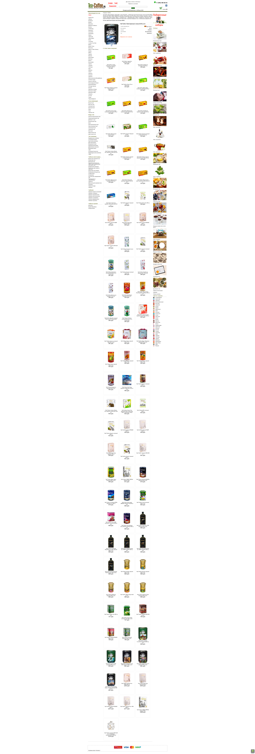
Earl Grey (90, 205)
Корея (156, 319)
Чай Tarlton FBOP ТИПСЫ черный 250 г (127, 480)
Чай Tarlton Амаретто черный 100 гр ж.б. (111, 388)
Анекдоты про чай (157, 264)
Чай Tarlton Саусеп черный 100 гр (127, 203)
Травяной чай (91, 129)
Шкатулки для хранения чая (95, 182)
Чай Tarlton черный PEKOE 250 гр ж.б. (111, 638)
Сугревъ (90, 94)
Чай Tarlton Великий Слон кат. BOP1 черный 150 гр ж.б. (143, 549)
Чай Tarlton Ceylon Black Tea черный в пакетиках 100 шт (111, 411)
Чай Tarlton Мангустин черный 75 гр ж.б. (111, 296)
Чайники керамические (93, 194)
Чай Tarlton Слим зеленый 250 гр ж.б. (143, 503)
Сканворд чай (156, 276)
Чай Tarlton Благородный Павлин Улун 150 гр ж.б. (111, 572)
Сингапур (157, 332)
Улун (89, 110)
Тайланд (157, 337)
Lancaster (90, 41)
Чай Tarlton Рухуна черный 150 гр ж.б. (143, 572)
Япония (157, 345)
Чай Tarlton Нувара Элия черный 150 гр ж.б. (143, 595)
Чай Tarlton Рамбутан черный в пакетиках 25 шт (143, 111)
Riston (89, 60)
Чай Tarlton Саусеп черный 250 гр (127, 457)
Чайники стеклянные (93, 197)
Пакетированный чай (93, 124)
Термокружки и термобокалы (92, 179)
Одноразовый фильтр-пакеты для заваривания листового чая (94, 164)
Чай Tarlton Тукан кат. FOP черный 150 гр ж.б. (143, 526)
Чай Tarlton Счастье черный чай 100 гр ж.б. (111, 342)
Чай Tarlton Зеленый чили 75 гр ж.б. (127, 249)
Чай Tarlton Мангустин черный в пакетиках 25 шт (127, 111)
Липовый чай (156, 90)
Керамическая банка (93, 145)
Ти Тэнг (90, 95)
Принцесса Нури (92, 90)
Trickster (90, 65)
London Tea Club (92, 43)
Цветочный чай (92, 134)
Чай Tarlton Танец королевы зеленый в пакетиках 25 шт (111, 65)
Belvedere (90, 23)
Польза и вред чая (157, 251)
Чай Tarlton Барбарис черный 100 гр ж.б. (127, 295)
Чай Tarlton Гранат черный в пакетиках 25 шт (127, 157)
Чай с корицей (156, 77)
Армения (157, 300)
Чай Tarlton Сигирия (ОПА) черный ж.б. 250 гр (111, 503)
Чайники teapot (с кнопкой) (94, 191)
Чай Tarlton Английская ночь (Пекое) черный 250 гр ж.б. (126, 526)
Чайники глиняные (92, 193)
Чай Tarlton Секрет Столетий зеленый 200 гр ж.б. (143, 641)
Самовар (90, 184)
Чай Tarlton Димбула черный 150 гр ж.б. (111, 595)
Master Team (91, 46)
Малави (157, 320)
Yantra (89, 71)
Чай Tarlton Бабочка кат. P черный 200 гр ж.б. (143, 664)
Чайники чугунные (92, 200)
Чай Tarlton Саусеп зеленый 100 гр (142, 249)
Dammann (90, 30)
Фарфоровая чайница (93, 138)
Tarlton (109, 12)
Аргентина (157, 299)
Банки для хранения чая (94, 158)
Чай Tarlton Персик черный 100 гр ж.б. (127, 361)
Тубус (89, 154)
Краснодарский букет (93, 82)
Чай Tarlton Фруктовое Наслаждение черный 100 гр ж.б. (142, 292)
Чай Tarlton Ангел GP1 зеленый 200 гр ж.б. (111, 664)
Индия (156, 307)
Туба (89, 149)
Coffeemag (90, 28)
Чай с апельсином (157, 213)
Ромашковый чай (157, 40)
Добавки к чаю (91, 119)
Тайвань (157, 335)
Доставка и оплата (130, 1)
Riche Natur (91, 57)
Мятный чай (156, 114)
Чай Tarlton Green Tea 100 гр (142, 202)
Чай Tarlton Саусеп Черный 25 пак (127, 134)
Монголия (157, 322)
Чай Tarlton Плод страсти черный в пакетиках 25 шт (143, 157)
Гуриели (90, 76)
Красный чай (91, 107)
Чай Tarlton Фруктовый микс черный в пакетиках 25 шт (142, 181)
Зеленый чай (91, 106)
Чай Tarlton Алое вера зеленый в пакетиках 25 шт (111, 111)
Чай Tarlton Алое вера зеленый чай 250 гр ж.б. (126, 618)
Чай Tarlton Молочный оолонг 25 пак (111, 134)
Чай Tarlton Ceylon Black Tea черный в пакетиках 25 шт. (111, 152)
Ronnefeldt (91, 62)
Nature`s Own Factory (93, 49)
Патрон (90, 87)
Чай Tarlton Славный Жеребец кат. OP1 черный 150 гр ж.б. (111, 549)
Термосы (90, 181)
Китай (156, 318)
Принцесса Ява (92, 92)
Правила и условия (133, 3)
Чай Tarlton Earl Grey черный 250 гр (111, 453)
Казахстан (157, 313)
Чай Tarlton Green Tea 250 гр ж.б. (111, 615)
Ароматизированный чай (94, 116)
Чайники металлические (94, 196)
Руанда (157, 331)
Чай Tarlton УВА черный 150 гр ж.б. (126, 595)
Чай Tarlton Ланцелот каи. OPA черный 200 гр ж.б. (127, 664)
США (156, 334)
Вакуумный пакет (92, 143)
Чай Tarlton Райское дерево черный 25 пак (111, 88)
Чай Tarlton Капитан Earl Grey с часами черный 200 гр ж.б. (111, 687)
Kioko (89, 39)
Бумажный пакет (92, 148)
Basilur (90, 22)
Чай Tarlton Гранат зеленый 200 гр (142, 384)
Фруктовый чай (92, 132)
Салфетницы (91, 173)
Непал (156, 323)
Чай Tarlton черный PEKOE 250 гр (127, 430)
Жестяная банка (92, 142)
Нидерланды (158, 325)
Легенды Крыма (92, 86)
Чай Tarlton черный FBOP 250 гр (143, 430)
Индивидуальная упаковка (94, 152)
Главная (105, 12)
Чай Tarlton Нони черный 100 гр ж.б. (111, 365)
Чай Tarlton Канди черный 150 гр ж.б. (127, 572)
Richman (90, 58)
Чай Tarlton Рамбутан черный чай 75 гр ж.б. (143, 273)
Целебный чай (156, 288)
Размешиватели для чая (94, 172)
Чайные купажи (156, 294)
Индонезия (158, 309)
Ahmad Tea (91, 17)
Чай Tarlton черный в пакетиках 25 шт (127, 62)
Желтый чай (91, 104)
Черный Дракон (92, 98)
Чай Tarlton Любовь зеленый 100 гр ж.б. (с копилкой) (127, 319)
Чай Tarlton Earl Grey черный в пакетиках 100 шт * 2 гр (127, 388)
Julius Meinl (91, 38)
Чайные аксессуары (158, 290)
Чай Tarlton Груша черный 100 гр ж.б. (143, 361)
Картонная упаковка (93, 141)
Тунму (89, 97)
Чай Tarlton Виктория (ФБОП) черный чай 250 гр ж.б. (127, 503)
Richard (90, 55)
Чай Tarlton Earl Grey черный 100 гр (127, 223)
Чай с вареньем (157, 53)
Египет (157, 306)
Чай (115, 3)
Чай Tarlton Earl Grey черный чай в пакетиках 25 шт (111, 204)
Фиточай (90, 130)
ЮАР (156, 344)
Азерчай (90, 74)
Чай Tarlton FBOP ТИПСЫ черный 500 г (143, 710)
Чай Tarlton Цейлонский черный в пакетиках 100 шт (142, 315)
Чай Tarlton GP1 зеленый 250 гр (143, 411)
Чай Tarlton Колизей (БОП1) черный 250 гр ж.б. (142, 480)
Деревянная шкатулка (93, 146)
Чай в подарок (156, 239)
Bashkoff (90, 20)
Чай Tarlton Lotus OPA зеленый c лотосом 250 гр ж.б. (111, 523)
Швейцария (158, 341)
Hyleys (90, 35)
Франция (157, 339)
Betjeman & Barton (92, 25)
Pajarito (90, 54)
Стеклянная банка (92, 139)
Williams (90, 70)
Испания (157, 312)
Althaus (90, 19)
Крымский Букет (92, 84)
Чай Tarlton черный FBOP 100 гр (111, 223)
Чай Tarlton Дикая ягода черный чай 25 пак (111, 180)
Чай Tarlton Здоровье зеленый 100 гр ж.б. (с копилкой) (111, 273)
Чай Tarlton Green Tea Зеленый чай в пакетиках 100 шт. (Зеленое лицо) (127, 411)
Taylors (90, 63)
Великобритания (159, 301)
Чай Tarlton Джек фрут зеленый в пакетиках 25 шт (143, 88)
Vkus (89, 68)
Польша (157, 328)
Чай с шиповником (157, 65)
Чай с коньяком (157, 139)
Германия (157, 304)
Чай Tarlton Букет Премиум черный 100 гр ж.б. (143, 342)
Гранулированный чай (93, 118)
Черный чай (91, 112)
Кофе (110, 3)
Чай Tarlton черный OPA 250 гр (142, 453)
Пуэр (89, 109)
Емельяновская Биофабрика (95, 78)
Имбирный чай (156, 164)
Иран (156, 310)
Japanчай (90, 36)
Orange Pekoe (91, 208)
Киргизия (157, 316)
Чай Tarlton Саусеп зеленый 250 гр (111, 434)
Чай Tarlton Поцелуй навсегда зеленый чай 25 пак (127, 181)
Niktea (89, 52)
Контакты (138, 1)
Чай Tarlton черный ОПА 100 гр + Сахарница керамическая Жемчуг (111, 734)
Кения (156, 315)
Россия (157, 329)
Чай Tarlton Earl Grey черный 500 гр (143, 684)
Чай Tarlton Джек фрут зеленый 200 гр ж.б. (111, 480)
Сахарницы (91, 175)
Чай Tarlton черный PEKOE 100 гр (143, 223)
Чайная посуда (91, 185)
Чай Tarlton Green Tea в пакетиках (126, 85)
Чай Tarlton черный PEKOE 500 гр (111, 707)
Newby (90, 51)
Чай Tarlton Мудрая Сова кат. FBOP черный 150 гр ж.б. (127, 549)
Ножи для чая (91, 161)
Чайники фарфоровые (93, 199)
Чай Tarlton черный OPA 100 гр (111, 246)
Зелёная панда (91, 79)
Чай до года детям (157, 102)
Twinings (90, 66)
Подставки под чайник (93, 170)
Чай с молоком (156, 127)
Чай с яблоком (156, 151)
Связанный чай (92, 127)
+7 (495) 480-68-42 (161, 2)
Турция (157, 338)
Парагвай (157, 326)
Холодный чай (156, 189)
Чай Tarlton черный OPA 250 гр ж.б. (142, 615)
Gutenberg (90, 33)
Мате (89, 123)
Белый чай (91, 102)
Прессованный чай (92, 126)
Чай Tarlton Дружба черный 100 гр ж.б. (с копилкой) (111, 319)
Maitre (89, 44)
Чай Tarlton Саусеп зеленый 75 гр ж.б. (126, 273)
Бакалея (112, 6)
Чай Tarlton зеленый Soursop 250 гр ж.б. (127, 638)
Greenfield (90, 31)
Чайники (90, 187)
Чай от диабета (156, 176)
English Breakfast (92, 206)
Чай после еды (156, 201)
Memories (90, 47)
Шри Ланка (149, 26)
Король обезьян (92, 81)
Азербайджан (158, 297)
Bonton (90, 27)
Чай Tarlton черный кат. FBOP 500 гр (126, 684)
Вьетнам (157, 303)
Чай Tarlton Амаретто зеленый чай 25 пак (143, 65)
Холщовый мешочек (93, 151)
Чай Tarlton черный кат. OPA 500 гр (127, 707)
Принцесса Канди (92, 89)
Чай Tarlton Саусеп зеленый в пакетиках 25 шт (142, 134)
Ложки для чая (91, 160)
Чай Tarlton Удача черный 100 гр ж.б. (127, 342)
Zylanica (90, 73)
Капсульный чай (92, 121)
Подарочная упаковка (93, 166)
